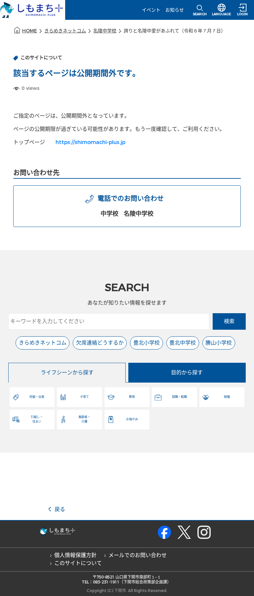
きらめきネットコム (65, 31)
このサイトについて (78, 563)
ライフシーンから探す (67, 372)
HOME (29, 31)
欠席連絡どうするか (100, 342)
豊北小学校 (146, 342)
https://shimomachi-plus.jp (90, 142)
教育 (132, 397)
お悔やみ (132, 419)
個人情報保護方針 (75, 555)
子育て (84, 397)
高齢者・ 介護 (84, 419)
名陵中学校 (104, 31)
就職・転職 (179, 397)
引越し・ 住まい (37, 419)
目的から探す (187, 372)
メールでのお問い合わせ (137, 555)
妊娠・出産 (36, 397)
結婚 (227, 397)
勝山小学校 (218, 342)
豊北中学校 (182, 342)
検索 (229, 321)
